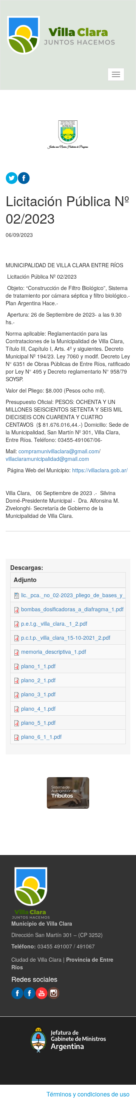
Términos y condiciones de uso (88, 1094)
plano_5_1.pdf (38, 722)
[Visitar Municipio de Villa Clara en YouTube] (42, 992)
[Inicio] (61, 35)
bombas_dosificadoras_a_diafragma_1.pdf (72, 609)
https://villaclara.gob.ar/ (100, 470)
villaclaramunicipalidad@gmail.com (47, 458)
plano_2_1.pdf (38, 680)
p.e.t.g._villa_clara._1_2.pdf (54, 623)
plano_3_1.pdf (38, 694)
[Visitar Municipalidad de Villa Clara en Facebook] (17, 992)
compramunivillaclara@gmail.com (59, 451)
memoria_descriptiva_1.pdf (53, 651)
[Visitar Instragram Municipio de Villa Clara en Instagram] (54, 992)
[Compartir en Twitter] (12, 177)
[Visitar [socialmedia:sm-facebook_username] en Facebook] (24, 177)
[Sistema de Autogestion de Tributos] (68, 793)
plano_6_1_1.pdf (41, 736)
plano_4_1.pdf (38, 708)
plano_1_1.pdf (38, 666)
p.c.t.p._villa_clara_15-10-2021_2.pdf (65, 637)
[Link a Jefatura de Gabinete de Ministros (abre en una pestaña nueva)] (68, 1039)
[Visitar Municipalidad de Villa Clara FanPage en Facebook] (29, 992)
